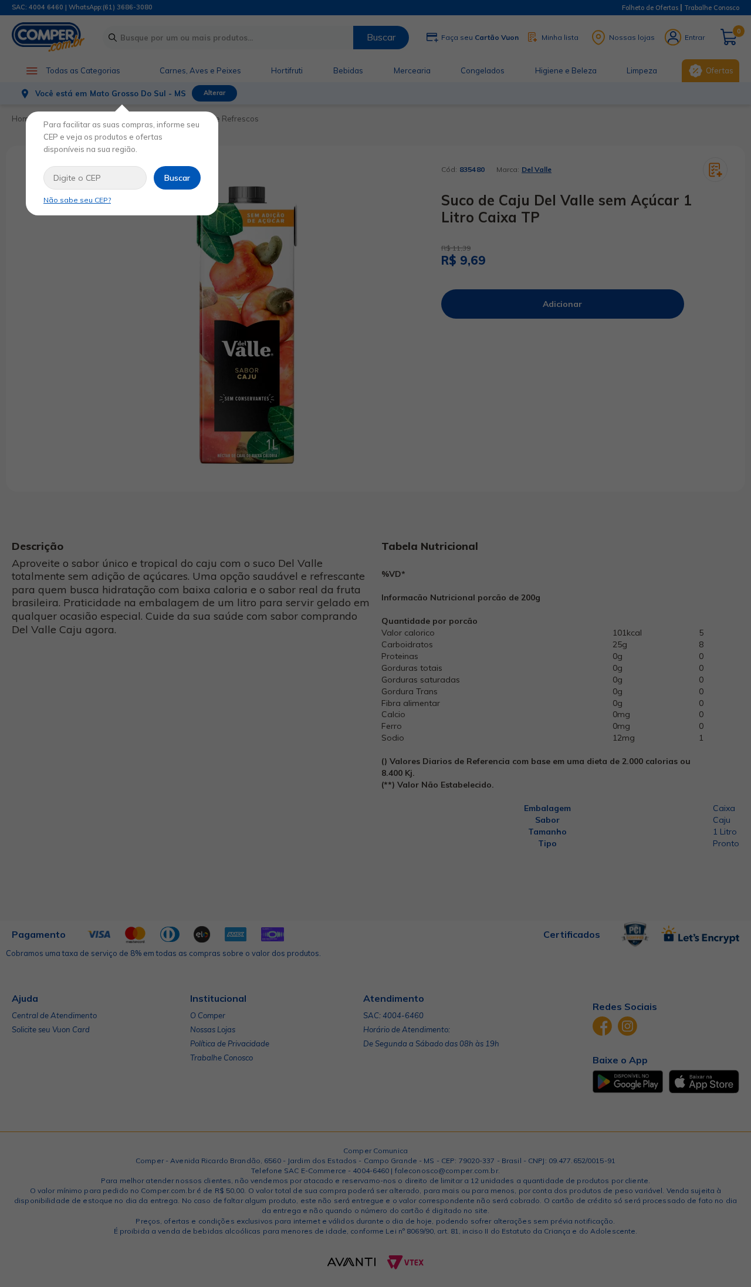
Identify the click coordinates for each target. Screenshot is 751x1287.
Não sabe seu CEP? (77, 199)
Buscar (177, 178)
